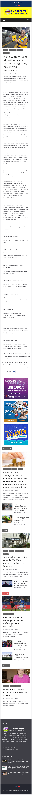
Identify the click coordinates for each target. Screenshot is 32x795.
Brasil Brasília (7, 469)
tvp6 (17, 490)
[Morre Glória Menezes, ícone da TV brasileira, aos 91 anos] (16, 676)
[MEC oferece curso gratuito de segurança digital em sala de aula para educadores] (7, 521)
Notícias (6, 49)
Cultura (5, 550)
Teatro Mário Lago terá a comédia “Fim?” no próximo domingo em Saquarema (15, 561)
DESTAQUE (14, 469)
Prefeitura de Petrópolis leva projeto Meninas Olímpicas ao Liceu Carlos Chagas (19, 773)
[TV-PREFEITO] (13, 727)
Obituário (18, 686)
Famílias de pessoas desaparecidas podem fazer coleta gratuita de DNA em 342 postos (20, 507)
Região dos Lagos (19, 550)
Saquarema (6, 553)
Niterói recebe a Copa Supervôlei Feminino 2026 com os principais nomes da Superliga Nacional (18, 761)
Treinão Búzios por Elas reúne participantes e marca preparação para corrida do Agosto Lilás (20, 644)
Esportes (6, 613)
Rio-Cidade (20, 49)
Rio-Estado (6, 52)
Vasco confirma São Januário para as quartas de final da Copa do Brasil (21, 655)
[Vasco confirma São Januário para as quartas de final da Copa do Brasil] (7, 657)
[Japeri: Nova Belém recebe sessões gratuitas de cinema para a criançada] (7, 584)
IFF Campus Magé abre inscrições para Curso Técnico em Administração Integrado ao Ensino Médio (18, 768)
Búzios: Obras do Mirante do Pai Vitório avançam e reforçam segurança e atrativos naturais (17, 356)
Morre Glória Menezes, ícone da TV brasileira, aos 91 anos (15, 692)
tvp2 (19, 73)
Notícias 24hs (13, 49)
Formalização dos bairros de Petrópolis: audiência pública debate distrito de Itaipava (15, 365)
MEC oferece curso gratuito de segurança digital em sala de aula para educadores (21, 519)
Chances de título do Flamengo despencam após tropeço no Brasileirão (13, 622)
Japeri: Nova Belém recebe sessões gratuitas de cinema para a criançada (21, 583)
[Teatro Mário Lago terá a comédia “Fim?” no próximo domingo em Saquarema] (16, 540)
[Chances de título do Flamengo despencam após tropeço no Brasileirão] (16, 603)
